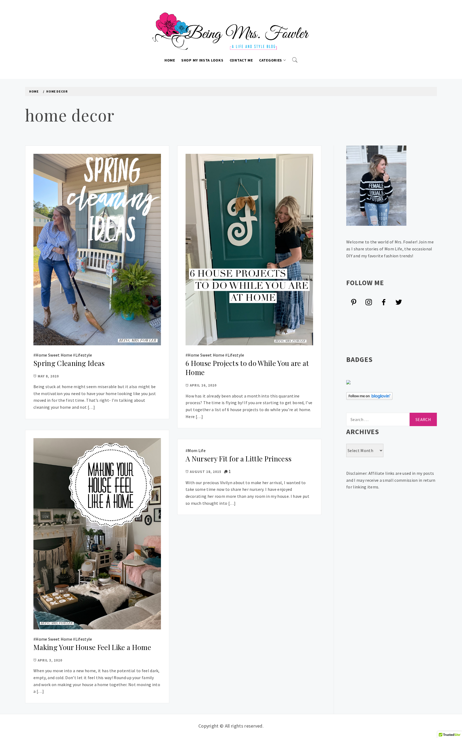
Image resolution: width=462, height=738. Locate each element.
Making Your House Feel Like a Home (92, 647)
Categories (270, 60)
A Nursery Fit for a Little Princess (238, 458)
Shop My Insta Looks (202, 60)
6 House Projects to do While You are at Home (247, 367)
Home (169, 60)
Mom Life (197, 450)
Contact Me (241, 60)
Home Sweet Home (54, 355)
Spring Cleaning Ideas (69, 363)
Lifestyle (83, 355)
